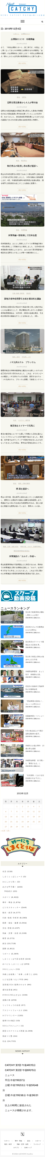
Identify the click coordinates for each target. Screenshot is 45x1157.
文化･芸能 (7, 928)
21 (11, 822)
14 (11, 817)
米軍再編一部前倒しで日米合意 (22, 235)
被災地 (28, 420)
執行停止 (24, 160)
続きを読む (22, 63)
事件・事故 (8, 902)
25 (34, 822)
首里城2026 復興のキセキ (15, 985)
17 (28, 817)
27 (6, 827)
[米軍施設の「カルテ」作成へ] (22, 531)
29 (17, 827)
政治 (18, 97)
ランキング (37, 1144)
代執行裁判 (26, 483)
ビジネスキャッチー (12, 907)
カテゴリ (16, 1147)
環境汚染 (23, 546)
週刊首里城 (8, 990)
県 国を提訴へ (22, 488)
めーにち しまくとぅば (13, 964)
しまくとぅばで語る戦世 (14, 959)
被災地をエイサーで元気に (22, 425)
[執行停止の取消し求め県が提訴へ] (22, 145)
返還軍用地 (37, 546)
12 (39, 811)
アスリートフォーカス (13, 1010)
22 (17, 822)
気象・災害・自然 (9, 546)
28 (11, 827)
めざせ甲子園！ (10, 887)
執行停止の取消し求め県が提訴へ (22, 165)
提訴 (19, 483)
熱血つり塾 (8, 1036)
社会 (14, 420)
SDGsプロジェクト (11, 1026)
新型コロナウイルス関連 (14, 1031)
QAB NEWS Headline (25, 1154)
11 (34, 811)
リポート (16, 33)
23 (23, 822)
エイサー (21, 420)
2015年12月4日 (22, 43)
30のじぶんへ (9, 969)
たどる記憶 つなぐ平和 (13, 979)
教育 (5, 938)
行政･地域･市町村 (18, 293)
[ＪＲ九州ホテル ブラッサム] (22, 341)
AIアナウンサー (10, 1015)
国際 (5, 949)
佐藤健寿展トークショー (34, 716)
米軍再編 (24, 230)
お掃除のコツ (25, 33)
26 (39, 822)
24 (28, 822)
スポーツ (7, 897)
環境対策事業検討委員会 (22, 551)
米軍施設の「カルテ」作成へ (22, 556)
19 (39, 817)
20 (6, 822)
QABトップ (28, 1147)
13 (6, 817)
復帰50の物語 (9, 1021)
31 (28, 827)
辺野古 (24, 97)
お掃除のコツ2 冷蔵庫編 (22, 39)
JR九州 (24, 357)
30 (23, 827)
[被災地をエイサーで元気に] (22, 404)
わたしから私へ (10, 882)
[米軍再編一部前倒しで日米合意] (22, 214)
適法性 (28, 293)
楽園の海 (7, 1000)
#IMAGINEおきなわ (12, 995)
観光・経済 (16, 357)
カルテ (30, 546)
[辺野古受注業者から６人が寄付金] (22, 81)
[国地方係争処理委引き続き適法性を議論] (22, 278)
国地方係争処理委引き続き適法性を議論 (22, 298)
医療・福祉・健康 (11, 923)
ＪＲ (29, 357)
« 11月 (3, 831)
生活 (5, 871)
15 (17, 817)
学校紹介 (8, 891)
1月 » (8, 831)
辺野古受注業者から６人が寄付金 (22, 102)
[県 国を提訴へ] (22, 468)
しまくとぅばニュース (13, 877)
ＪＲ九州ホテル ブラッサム (22, 362)
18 (34, 817)
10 (28, 811)
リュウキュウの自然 (12, 1005)
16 (23, 817)
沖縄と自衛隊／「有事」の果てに (18, 974)
